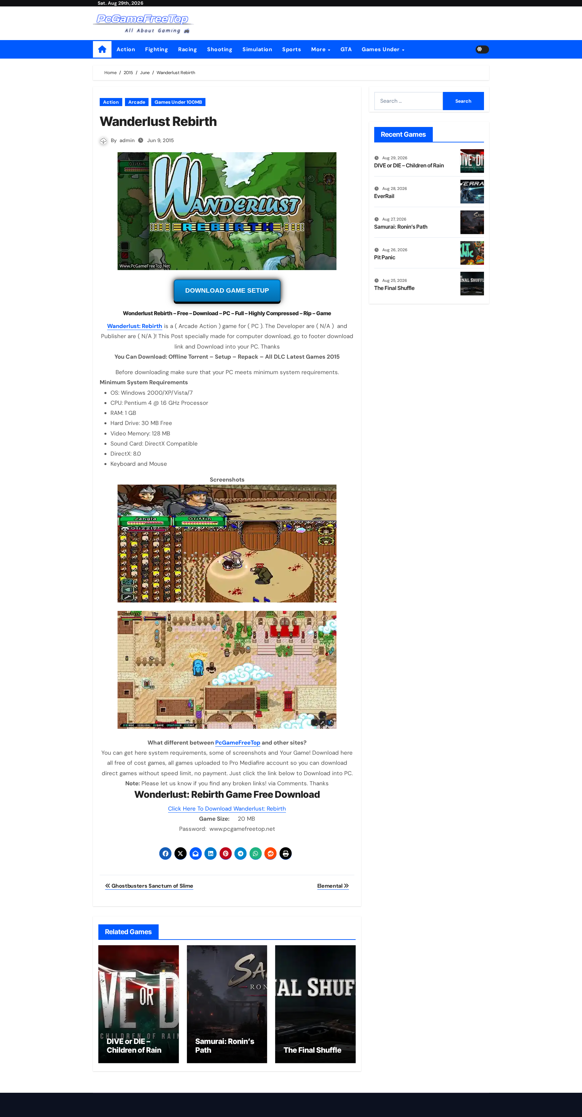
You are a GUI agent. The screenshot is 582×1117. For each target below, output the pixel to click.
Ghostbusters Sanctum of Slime (151, 885)
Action (126, 49)
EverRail (384, 196)
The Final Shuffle (313, 1050)
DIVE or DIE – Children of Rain (134, 1045)
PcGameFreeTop (237, 742)
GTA (346, 49)
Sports (291, 49)
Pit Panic (384, 257)
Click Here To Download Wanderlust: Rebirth (227, 808)
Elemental (330, 885)
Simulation (257, 49)
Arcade (136, 102)
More (319, 49)
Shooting (219, 49)
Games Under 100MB (178, 102)
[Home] (102, 49)
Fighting (156, 49)
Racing (187, 49)
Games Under (381, 49)
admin (127, 140)
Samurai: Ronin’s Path (400, 226)
